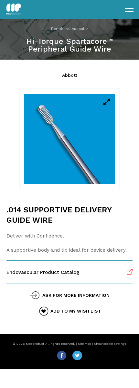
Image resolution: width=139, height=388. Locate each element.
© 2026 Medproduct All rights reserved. (44, 343)
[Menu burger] (129, 10)
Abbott (69, 75)
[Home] (23, 10)
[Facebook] (64, 359)
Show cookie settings (110, 343)
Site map (84, 343)
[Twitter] (77, 359)
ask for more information (76, 295)
